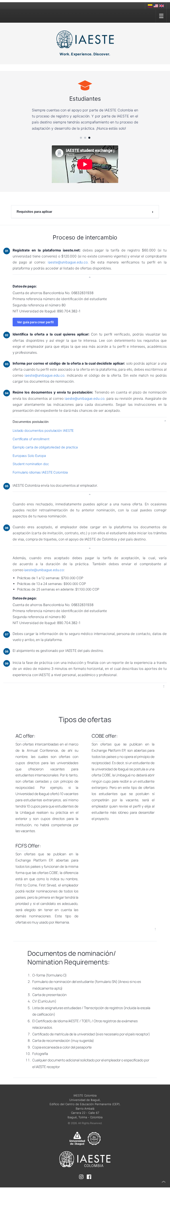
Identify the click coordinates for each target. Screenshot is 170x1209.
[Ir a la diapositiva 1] (81, 144)
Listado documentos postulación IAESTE (43, 436)
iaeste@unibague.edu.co (68, 268)
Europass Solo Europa (29, 462)
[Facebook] (89, 1184)
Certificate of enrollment (31, 445)
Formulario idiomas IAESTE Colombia (40, 478)
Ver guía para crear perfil (35, 328)
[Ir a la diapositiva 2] (85, 144)
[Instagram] (81, 1184)
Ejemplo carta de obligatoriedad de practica (45, 453)
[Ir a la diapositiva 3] (89, 144)
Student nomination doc (31, 470)
